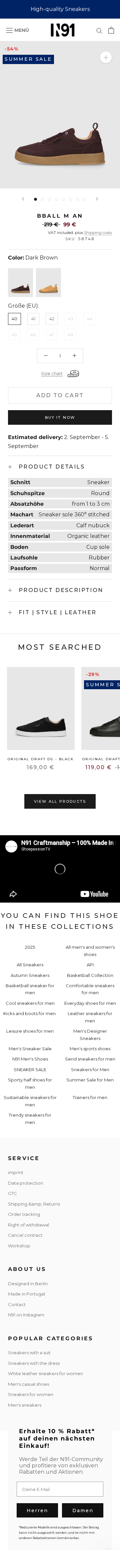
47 (51, 334)
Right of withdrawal (28, 1224)
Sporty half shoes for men (30, 1083)
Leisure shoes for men (30, 1031)
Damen (82, 1510)
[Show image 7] (77, 199)
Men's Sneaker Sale (30, 1048)
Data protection (25, 1183)
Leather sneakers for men (90, 1017)
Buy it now (60, 417)
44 (89, 318)
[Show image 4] (56, 199)
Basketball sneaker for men (30, 989)
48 (70, 334)
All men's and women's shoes (90, 950)
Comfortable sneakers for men (90, 989)
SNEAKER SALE (30, 1069)
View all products (60, 801)
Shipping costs (98, 232)
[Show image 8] (84, 199)
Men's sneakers (24, 1405)
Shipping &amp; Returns (34, 1204)
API (90, 964)
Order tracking (24, 1214)
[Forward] (97, 198)
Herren (37, 1510)
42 (51, 318)
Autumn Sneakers (30, 975)
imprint (15, 1172)
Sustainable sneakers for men (30, 1101)
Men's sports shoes (90, 1048)
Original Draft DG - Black (41, 759)
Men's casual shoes (28, 1384)
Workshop (19, 1245)
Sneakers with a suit (29, 1352)
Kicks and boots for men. (30, 1013)
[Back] (23, 198)
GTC (12, 1193)
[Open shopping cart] (111, 30)
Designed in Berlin (28, 1283)
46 (33, 334)
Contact (17, 1304)
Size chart (52, 373)
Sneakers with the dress (34, 1363)
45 (14, 334)
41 (33, 318)
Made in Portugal (26, 1293)
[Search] (99, 30)
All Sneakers (30, 964)
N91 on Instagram (26, 1314)
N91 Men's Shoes (30, 1059)
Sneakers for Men (90, 1069)
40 (14, 318)
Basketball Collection (90, 975)
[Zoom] (106, 57)
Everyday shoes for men (90, 1003)
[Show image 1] (35, 199)
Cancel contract (25, 1235)
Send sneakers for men (90, 1059)
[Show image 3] (49, 199)
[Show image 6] (70, 199)
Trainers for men (90, 1097)
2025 (30, 947)
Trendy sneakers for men (30, 1118)
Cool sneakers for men (30, 1003)
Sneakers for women (30, 1394)
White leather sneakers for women (45, 1373)
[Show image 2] (42, 199)
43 (70, 318)
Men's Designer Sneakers (90, 1034)
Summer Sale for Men (90, 1079)
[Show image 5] (63, 199)
